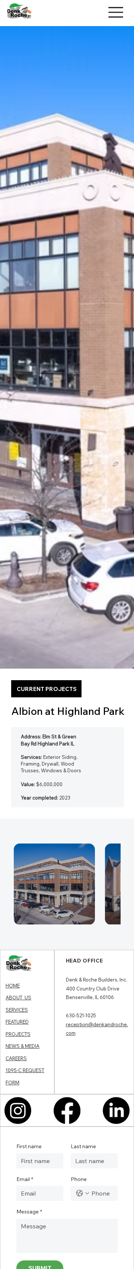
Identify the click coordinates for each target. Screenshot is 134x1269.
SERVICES (17, 1010)
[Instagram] (17, 1110)
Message (29, 1211)
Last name (83, 1146)
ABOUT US (18, 998)
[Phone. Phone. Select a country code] (82, 1193)
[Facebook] (67, 1110)
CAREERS (16, 1058)
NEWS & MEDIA (22, 1046)
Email (24, 1179)
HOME (13, 986)
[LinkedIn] (116, 1110)
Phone (79, 1179)
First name (29, 1146)
